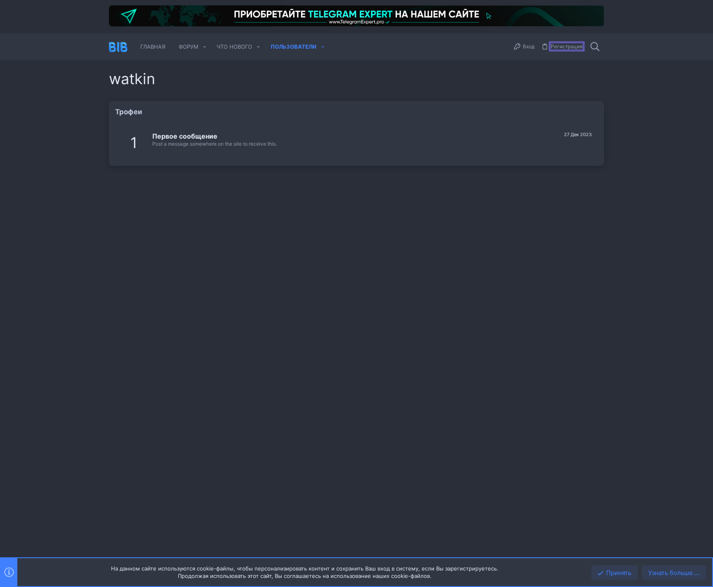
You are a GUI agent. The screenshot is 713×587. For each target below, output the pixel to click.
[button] (204, 47)
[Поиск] (595, 47)
